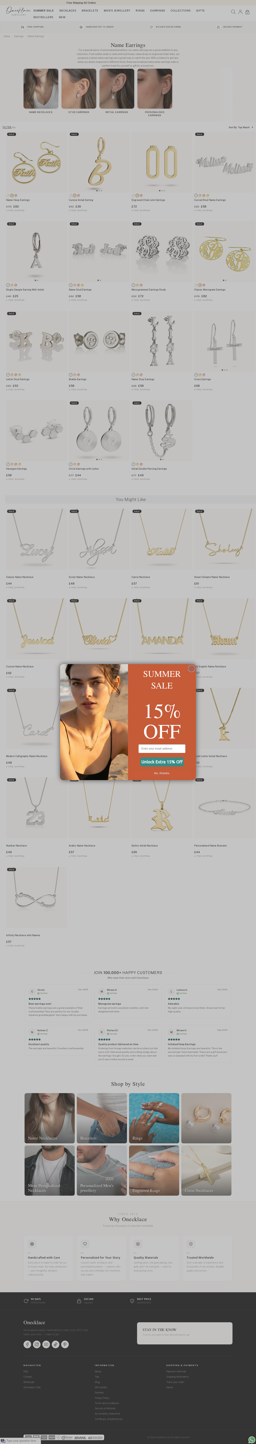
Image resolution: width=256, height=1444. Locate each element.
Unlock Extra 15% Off (162, 761)
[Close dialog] (191, 668)
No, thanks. (162, 773)
